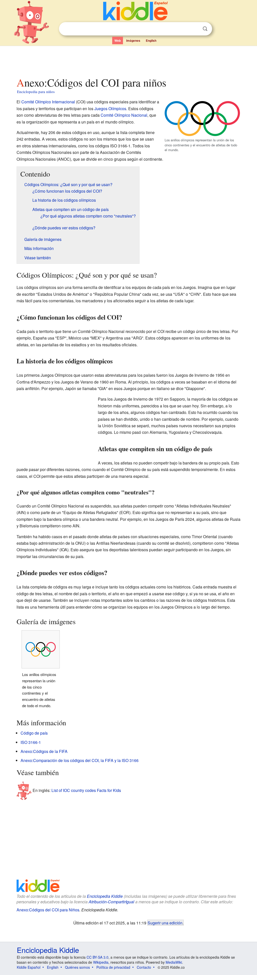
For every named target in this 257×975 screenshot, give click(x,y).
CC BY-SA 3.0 (97, 957)
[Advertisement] (128, 60)
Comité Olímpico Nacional (124, 115)
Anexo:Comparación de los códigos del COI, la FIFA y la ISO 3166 (80, 760)
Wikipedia (100, 962)
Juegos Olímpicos (110, 108)
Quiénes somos (77, 967)
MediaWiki (174, 962)
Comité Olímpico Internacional (48, 102)
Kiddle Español (28, 967)
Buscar (205, 28)
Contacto (144, 967)
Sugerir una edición (165, 922)
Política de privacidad (113, 967)
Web (117, 40)
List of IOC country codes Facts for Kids (86, 790)
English (151, 40)
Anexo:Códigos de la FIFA (44, 751)
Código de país (34, 733)
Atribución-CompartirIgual (111, 902)
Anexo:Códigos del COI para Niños (48, 910)
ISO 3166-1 (31, 742)
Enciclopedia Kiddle (105, 896)
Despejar (194, 29)
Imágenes (133, 40)
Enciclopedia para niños (36, 91)
